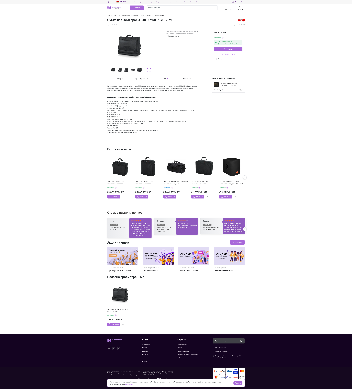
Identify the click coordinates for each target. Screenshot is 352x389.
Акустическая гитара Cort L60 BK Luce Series (211, 229)
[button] (222, 38)
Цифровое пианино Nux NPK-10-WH (117, 229)
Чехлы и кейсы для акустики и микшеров (152, 15)
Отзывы (144, 358)
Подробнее (129, 384)
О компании (146, 344)
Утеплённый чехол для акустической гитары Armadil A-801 (164, 229)
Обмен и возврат (182, 344)
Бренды (144, 361)
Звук (115, 15)
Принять (238, 383)
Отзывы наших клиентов (125, 213)
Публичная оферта (183, 358)
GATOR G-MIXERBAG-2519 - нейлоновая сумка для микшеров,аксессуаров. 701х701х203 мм (203, 183)
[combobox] (182, 8)
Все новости (237, 242)
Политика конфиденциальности (187, 354)
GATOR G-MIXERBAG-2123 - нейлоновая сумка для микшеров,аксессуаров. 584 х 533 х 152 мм (147, 183)
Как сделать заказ (183, 351)
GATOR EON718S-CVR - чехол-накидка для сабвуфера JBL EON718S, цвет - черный (231, 183)
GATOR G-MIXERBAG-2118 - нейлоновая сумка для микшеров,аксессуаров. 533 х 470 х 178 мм (119, 183)
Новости (145, 354)
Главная (109, 15)
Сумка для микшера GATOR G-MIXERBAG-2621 (117, 310)
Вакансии (145, 351)
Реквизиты (145, 347)
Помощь (180, 347)
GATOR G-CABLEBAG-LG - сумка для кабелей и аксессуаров (175, 183)
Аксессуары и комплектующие (128, 15)
